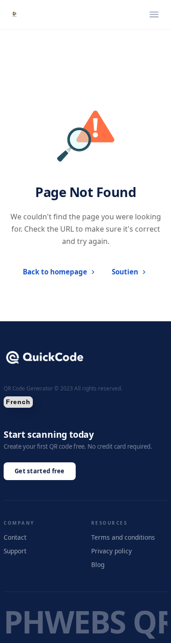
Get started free (40, 471)
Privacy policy (111, 551)
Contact (15, 537)
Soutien (125, 271)
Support (15, 551)
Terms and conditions (123, 537)
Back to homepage (55, 271)
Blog (97, 564)
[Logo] (14, 14)
